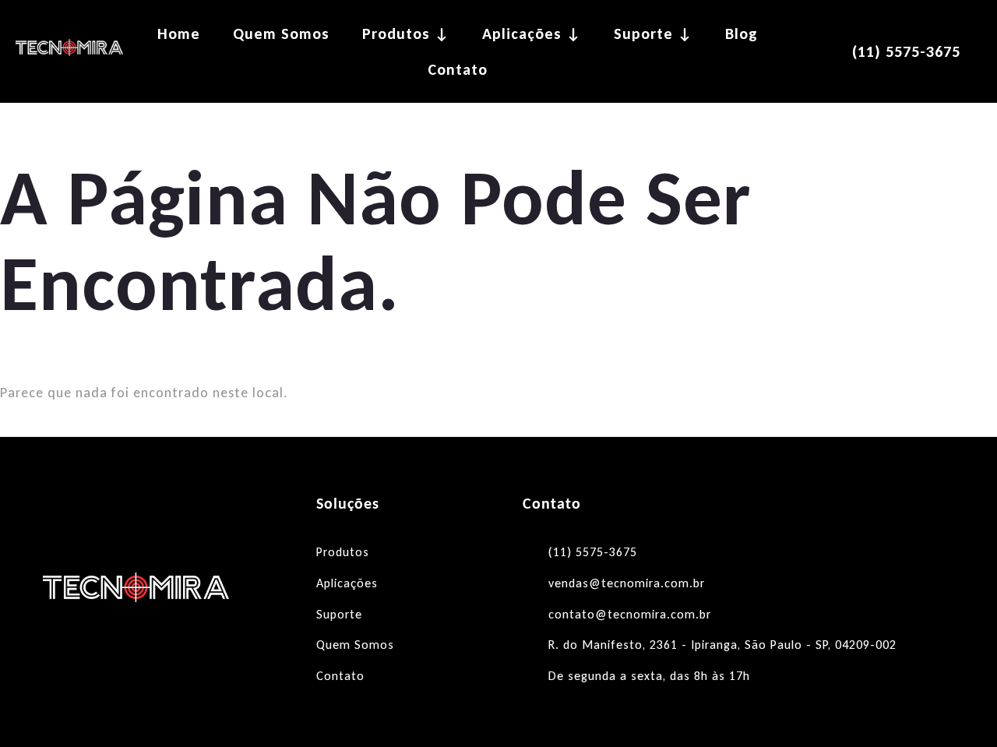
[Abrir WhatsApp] (958, 707)
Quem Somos (281, 33)
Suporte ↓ (653, 33)
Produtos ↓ (405, 33)
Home (178, 33)
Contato (458, 69)
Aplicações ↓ (531, 33)
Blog (741, 33)
